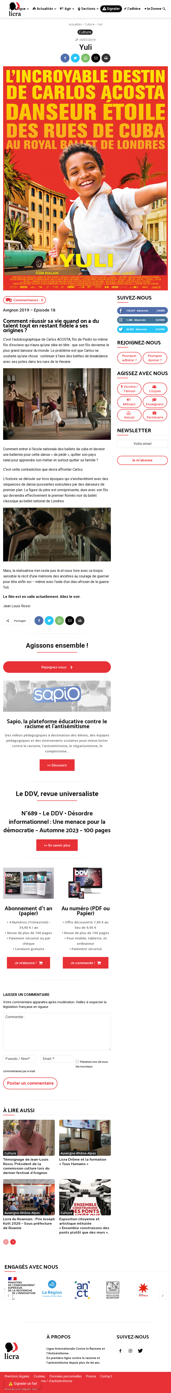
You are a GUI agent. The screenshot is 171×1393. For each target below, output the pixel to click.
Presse (91, 1377)
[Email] (95, 58)
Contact (106, 1377)
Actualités (75, 24)
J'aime (161, 310)
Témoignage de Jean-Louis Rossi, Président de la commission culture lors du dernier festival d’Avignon (26, 1166)
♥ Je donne (153, 9)
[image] (57, 696)
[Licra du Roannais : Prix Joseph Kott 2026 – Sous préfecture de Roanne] (29, 1197)
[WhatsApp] (85, 58)
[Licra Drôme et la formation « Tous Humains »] (85, 1138)
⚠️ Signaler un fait (22, 1383)
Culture (90, 24)
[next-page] (13, 1242)
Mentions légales (16, 1377)
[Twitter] (75, 58)
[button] (164, 9)
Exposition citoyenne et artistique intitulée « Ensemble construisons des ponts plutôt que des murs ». (84, 1226)
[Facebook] (65, 58)
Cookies (39, 1377)
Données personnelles (65, 1377)
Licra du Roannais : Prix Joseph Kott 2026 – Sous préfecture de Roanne (29, 1223)
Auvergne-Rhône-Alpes (78, 1153)
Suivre (160, 320)
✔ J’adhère (132, 9)
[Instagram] (130, 1351)
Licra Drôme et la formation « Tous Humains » (82, 1161)
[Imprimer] (106, 58)
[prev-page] (6, 1242)
